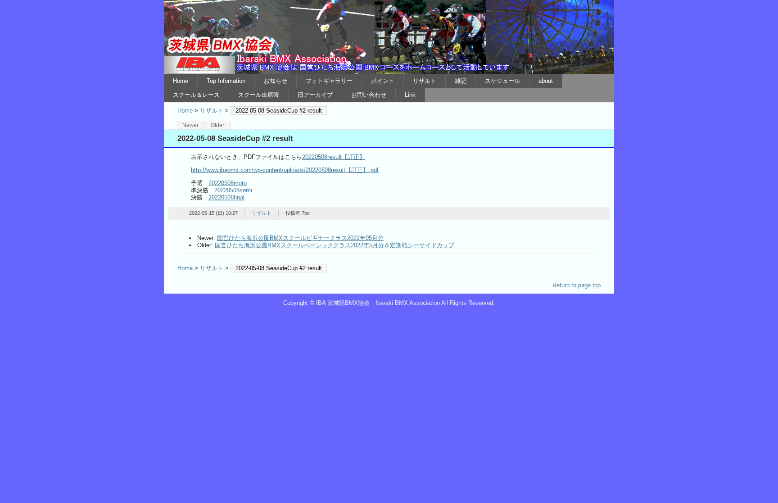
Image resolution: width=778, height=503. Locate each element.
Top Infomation (226, 80)
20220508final (226, 197)
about (545, 80)
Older (217, 125)
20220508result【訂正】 (333, 157)
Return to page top (576, 285)
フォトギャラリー (329, 80)
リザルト (424, 80)
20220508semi (233, 190)
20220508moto (227, 183)
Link (410, 94)
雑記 (460, 80)
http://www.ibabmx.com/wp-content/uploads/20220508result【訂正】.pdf (285, 170)
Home (180, 80)
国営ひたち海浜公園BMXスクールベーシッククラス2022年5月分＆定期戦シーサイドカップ (334, 245)
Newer (190, 125)
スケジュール (502, 80)
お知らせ (275, 80)
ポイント (382, 80)
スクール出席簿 (258, 94)
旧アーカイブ (315, 94)
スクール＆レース (196, 94)
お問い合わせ (368, 94)
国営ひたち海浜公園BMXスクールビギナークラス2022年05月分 (300, 238)
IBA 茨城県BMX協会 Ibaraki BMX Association (389, 37)
